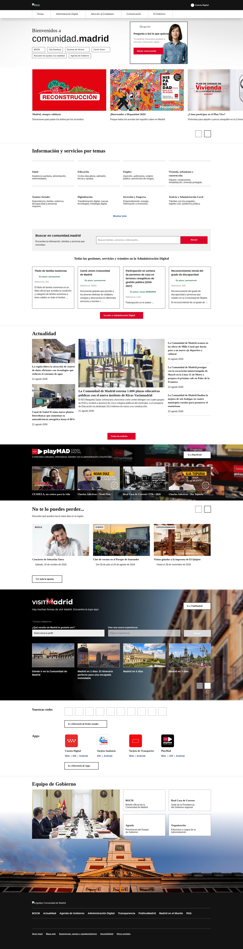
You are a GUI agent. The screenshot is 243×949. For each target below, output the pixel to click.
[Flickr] (95, 923)
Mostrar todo (120, 216)
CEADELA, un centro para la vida (51, 494)
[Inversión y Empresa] (144, 198)
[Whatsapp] (78, 923)
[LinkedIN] (70, 923)
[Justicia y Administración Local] (190, 198)
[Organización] (207, 825)
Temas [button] (40, 14)
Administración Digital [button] (67, 14)
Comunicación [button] (134, 14)
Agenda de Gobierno (80, 56)
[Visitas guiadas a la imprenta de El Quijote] (182, 545)
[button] (148, 51)
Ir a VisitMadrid (194, 606)
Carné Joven (99, 49)
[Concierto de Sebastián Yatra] (60, 545)
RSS (189, 913)
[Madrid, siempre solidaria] (69, 96)
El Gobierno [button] (159, 14)
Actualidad (49, 913)
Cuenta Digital (202, 5)
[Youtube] (61, 923)
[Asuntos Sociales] (53, 198)
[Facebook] (36, 923)
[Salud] (53, 173)
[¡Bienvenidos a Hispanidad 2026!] (147, 96)
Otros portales (123, 934)
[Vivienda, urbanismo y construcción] (190, 173)
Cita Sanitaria (55, 49)
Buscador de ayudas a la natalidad (49, 56)
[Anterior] (198, 133)
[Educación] (99, 173)
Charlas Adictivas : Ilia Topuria (186, 494)
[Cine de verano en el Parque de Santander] (121, 545)
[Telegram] (103, 923)
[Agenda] (161, 825)
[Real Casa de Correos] (207, 800)
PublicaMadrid (147, 913)
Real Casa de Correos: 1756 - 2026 (142, 494)
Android (83, 756)
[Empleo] (144, 173)
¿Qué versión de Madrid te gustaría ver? (53, 627)
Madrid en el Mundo (171, 913)
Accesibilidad (106, 934)
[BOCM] (161, 800)
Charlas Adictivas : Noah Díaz (94, 494)
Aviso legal (37, 934)
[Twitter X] (53, 923)
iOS (74, 756)
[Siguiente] (207, 133)
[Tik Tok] (87, 923)
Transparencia (126, 913)
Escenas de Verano (75, 49)
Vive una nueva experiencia (123, 627)
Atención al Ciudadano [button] (102, 14)
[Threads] (112, 923)
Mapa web (51, 934)
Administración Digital (101, 913)
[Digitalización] (99, 198)
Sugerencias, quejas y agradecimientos (78, 934)
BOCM (37, 49)
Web (67, 756)
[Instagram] (44, 923)
